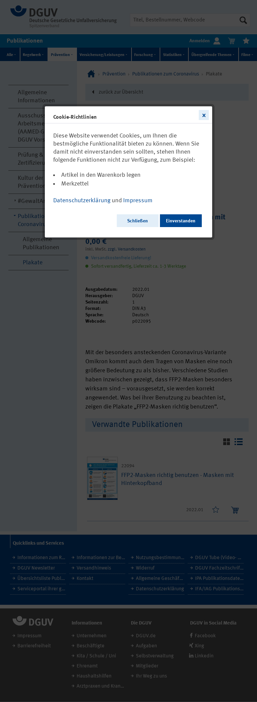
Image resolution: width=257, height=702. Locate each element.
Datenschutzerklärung (81, 201)
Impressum (138, 201)
